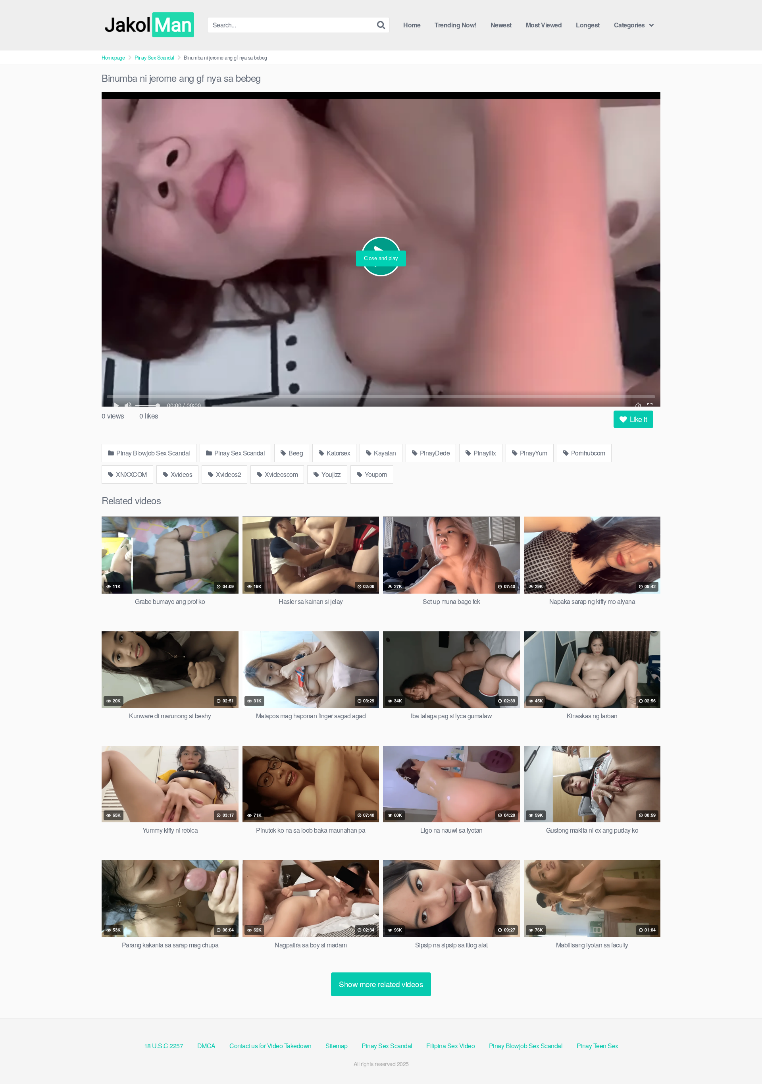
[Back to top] (740, 1058)
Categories (629, 24)
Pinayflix (484, 452)
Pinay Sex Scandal (154, 57)
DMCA (206, 1045)
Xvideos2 (228, 474)
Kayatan (384, 452)
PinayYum (532, 452)
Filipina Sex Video (450, 1045)
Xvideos (180, 474)
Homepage (113, 57)
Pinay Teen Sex (597, 1045)
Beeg (295, 452)
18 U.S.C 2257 (163, 1045)
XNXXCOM (131, 474)
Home (411, 24)
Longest (588, 24)
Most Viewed (544, 24)
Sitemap (336, 1045)
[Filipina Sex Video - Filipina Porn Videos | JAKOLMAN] (151, 25)
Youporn (375, 474)
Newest (501, 24)
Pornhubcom (587, 452)
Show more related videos (381, 983)
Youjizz (330, 474)
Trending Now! (455, 24)
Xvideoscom (281, 474)
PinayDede (434, 452)
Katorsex (337, 452)
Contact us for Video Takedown (270, 1045)
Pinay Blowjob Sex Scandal (152, 452)
